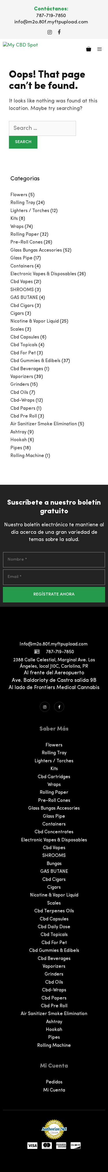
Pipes (16, 448)
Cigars (17, 313)
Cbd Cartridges (54, 777)
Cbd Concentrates (54, 832)
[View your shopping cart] (88, 50)
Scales (17, 329)
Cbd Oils (19, 392)
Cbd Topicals (23, 345)
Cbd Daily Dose (54, 927)
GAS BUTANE (24, 297)
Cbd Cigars (22, 306)
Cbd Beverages (26, 369)
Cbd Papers (22, 408)
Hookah (18, 440)
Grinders (19, 384)
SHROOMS (22, 290)
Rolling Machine (27, 456)
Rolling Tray (22, 203)
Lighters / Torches (29, 211)
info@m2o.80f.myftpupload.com (51, 22)
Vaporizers (21, 377)
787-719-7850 (51, 15)
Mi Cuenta (54, 1090)
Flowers (18, 195)
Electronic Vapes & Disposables (43, 274)
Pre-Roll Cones (26, 242)
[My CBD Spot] (20, 50)
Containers (22, 266)
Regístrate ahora (54, 594)
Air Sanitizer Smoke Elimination (43, 424)
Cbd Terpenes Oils (54, 911)
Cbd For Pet (23, 353)
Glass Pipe (21, 258)
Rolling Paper (24, 234)
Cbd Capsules (24, 337)
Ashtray (18, 432)
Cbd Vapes (21, 282)
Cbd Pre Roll (23, 416)
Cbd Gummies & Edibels (35, 361)
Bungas (54, 864)
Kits (14, 218)
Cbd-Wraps (22, 400)
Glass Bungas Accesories (36, 250)
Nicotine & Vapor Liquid (34, 321)
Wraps (17, 226)
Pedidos (54, 1082)
